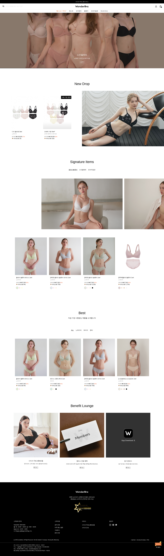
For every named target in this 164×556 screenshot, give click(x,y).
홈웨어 (86, 11)
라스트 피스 (104, 11)
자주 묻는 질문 (59, 527)
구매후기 (57, 530)
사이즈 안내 (85, 527)
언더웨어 (78, 11)
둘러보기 (35, 467)
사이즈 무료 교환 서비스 (82, 1)
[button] (17, 287)
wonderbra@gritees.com (35, 548)
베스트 (71, 11)
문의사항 (57, 533)
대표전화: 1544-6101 (19, 525)
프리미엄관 (94, 11)
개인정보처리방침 (141, 540)
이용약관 (133, 540)
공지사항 (57, 525)
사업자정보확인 (30, 550)
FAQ (148, 540)
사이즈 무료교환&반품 (88, 525)
